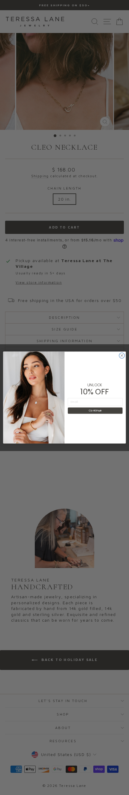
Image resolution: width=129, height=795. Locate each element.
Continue (95, 410)
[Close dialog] (121, 355)
